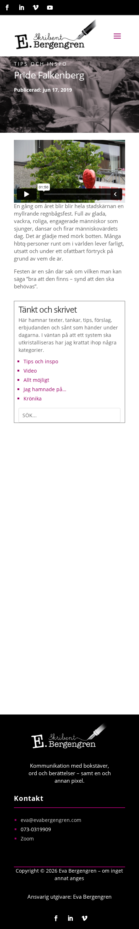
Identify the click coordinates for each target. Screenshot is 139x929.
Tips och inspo (40, 63)
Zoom (27, 838)
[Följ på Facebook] (7, 7)
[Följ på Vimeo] (35, 7)
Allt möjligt (36, 380)
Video (30, 370)
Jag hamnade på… (45, 389)
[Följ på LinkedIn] (21, 7)
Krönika (33, 398)
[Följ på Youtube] (50, 7)
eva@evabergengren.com (51, 820)
